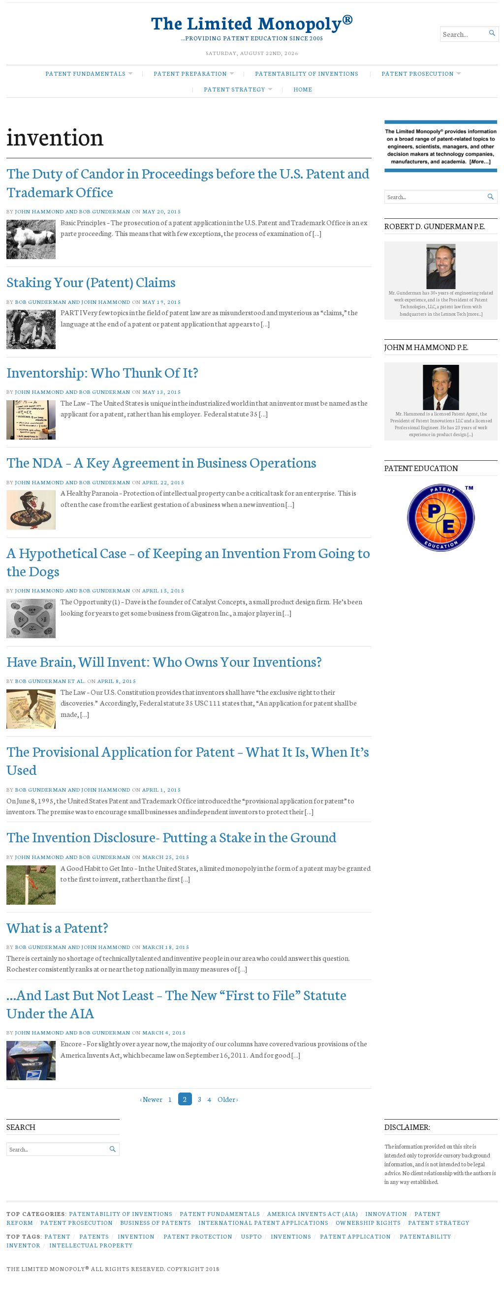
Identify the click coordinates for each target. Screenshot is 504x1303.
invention (136, 1236)
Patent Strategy (234, 89)
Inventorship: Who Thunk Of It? (102, 371)
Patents (94, 1236)
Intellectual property (91, 1245)
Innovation (386, 1213)
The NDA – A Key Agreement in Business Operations (161, 461)
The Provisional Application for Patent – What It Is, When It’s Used (187, 759)
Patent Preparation (190, 73)
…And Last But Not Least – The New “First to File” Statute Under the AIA (176, 1003)
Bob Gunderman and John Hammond (72, 301)
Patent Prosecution (417, 73)
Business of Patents (155, 1222)
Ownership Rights (368, 1222)
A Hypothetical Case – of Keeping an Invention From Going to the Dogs (188, 561)
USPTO (251, 1236)
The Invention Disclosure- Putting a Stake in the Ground (171, 836)
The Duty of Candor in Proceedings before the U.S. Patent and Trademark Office (188, 181)
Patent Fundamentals (85, 73)
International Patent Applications (263, 1222)
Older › (228, 1099)
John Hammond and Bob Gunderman (72, 211)
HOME (302, 89)
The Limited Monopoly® (252, 21)
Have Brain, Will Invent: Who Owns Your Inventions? (164, 661)
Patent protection (197, 1236)
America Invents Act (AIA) (312, 1213)
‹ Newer (151, 1099)
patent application (355, 1236)
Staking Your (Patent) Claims (91, 281)
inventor (23, 1245)
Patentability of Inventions (306, 73)
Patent (57, 1236)
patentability (425, 1236)
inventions (291, 1236)
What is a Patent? (57, 927)
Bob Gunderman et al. (50, 680)
